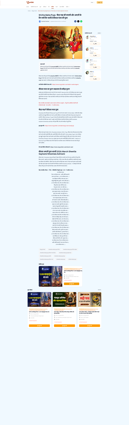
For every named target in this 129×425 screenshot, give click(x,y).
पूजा (40, 6)
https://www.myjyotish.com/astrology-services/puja (59, 125)
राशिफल (44, 6)
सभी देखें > (99, 289)
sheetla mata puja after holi (46, 259)
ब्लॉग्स (52, 6)
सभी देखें (99, 33)
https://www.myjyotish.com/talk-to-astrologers (65, 84)
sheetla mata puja (61, 259)
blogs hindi (42, 249)
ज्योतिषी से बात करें (34, 6)
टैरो (49, 6)
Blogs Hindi (34, 10)
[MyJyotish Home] (30, 2)
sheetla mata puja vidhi (45, 256)
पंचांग (57, 6)
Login (99, 2)
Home (29, 10)
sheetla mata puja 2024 (54, 249)
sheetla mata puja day (59, 256)
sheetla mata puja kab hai (65, 252)
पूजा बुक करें (71, 284)
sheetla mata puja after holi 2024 (48, 252)
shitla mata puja (72, 259)
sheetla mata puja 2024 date (70, 249)
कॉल (95, 43)
